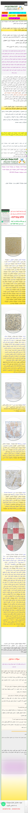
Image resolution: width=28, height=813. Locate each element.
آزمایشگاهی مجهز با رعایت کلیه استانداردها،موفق (14, 362)
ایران (18, 370)
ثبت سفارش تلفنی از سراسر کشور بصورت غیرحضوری (14, 406)
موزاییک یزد (22, 288)
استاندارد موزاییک (19, 554)
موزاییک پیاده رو (14, 303)
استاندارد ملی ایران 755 (12, 364)
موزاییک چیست (21, 301)
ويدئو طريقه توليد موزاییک (19, 458)
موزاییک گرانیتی (21, 284)
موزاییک (23, 270)
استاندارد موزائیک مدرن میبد (16, 566)
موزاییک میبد (19, 405)
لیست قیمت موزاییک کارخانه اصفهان (17, 13)
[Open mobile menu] (25, 4)
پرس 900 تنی (6, 448)
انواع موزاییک (19, 280)
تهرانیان (16, 260)
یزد (9, 274)
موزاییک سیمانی (13, 301)
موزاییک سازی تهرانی (17, 336)
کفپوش (14, 446)
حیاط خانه (8, 294)
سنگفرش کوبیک (12, 16)
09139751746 (7, 409)
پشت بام (8, 296)
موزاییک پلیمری (18, 286)
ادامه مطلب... (23, 648)
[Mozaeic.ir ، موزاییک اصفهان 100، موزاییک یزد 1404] (14, 10)
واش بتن (19, 297)
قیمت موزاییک (15, 262)
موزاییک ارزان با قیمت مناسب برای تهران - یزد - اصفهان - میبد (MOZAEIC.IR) (14, 645)
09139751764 (14, 409)
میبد (10, 350)
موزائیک (13, 568)
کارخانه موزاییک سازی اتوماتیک (18, 448)
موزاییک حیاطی (13, 274)
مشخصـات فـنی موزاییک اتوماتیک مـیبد (15, 556)
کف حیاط (19, 270)
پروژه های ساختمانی (15, 505)
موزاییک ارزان (10, 299)
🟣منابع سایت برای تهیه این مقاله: (20, 156)
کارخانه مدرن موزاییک (20, 411)
